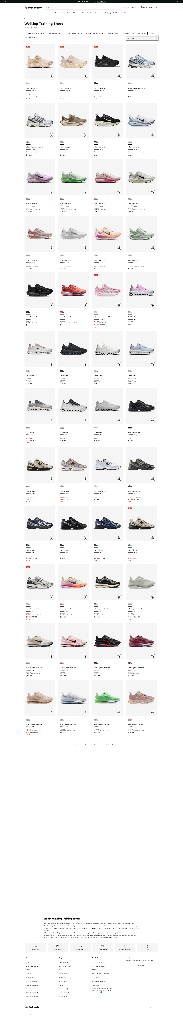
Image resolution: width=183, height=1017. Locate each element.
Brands (89, 13)
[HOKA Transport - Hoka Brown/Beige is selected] (62, 142)
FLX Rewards (117, 13)
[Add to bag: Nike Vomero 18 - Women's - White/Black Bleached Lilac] (51, 191)
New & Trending (60, 13)
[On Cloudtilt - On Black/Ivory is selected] (62, 427)
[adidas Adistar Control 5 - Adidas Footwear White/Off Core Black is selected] (28, 142)
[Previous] (5, 1)
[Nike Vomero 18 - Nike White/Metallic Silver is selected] (62, 255)
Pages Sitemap (30, 977)
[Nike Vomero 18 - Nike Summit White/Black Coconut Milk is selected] (130, 199)
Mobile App (62, 977)
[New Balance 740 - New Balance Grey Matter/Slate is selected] (28, 545)
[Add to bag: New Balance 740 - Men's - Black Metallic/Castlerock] (153, 479)
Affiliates (28, 970)
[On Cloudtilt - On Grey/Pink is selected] (96, 427)
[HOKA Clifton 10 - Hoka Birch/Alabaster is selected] (62, 83)
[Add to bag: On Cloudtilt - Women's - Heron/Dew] (51, 364)
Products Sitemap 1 (32, 981)
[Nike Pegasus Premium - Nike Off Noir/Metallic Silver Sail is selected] (28, 663)
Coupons (61, 970)
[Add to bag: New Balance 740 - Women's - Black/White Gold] (153, 538)
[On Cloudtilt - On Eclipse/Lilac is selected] (28, 427)
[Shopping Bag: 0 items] (157, 7)
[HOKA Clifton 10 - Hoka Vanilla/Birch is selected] (28, 83)
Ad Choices (95, 985)
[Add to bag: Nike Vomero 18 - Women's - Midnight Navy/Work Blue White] (153, 135)
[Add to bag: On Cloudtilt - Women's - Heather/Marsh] (153, 364)
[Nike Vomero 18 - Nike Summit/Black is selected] (96, 142)
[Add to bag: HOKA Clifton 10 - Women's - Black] (119, 76)
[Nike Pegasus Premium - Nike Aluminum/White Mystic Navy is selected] (62, 719)
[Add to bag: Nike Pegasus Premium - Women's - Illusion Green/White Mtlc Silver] (119, 712)
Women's (76, 13)
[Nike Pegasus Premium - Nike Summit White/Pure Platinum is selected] (130, 604)
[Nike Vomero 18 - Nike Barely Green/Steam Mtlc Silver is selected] (130, 255)
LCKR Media (29, 973)
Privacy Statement (98, 966)
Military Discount (64, 973)
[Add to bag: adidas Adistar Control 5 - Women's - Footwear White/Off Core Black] (51, 135)
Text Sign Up (63, 981)
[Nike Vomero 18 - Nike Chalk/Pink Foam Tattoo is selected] (96, 255)
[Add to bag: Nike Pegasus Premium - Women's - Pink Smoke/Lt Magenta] (153, 656)
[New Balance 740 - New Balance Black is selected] (130, 427)
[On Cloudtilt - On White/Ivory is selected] (96, 371)
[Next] (177, 1)
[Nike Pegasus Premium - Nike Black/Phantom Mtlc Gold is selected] (96, 604)
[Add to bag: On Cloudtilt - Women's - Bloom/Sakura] (153, 305)
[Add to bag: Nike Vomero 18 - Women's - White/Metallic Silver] (85, 248)
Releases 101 (63, 989)
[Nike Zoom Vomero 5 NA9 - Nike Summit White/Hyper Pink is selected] (96, 312)
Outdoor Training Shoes (94, 33)
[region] (91, 2)
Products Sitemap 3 (32, 989)
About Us (28, 962)
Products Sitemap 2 (32, 985)
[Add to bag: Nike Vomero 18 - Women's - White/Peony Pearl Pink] (119, 191)
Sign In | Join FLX (148, 7)
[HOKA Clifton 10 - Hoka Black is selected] (96, 83)
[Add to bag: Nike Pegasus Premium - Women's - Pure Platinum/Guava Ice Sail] (51, 712)
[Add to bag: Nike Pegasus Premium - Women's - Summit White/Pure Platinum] (153, 597)
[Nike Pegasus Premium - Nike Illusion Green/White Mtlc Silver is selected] (96, 719)
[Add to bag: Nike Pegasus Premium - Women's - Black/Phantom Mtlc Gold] (119, 597)
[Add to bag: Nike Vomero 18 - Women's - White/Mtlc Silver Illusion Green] (85, 191)
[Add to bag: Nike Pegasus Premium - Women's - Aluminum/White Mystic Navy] (85, 712)
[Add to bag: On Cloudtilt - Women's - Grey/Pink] (119, 420)
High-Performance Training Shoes (134, 33)
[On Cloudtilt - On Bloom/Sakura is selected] (130, 312)
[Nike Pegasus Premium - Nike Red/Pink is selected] (62, 663)
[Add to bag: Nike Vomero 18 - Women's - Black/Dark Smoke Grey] (51, 305)
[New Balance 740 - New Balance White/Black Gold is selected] (28, 486)
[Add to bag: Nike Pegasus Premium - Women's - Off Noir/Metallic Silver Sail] (51, 656)
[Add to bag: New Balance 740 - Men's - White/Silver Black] (119, 479)
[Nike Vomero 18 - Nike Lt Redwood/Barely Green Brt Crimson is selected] (62, 312)
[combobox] (82, 7)
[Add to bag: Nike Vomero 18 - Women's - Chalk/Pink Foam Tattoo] (119, 248)
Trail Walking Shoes (55, 33)
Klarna (61, 985)
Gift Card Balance (64, 966)
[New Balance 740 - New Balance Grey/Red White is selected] (62, 486)
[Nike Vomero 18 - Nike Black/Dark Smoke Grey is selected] (28, 312)
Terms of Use (96, 962)
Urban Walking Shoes (74, 33)
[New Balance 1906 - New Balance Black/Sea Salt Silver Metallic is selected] (28, 604)
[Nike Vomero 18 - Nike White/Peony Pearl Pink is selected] (96, 199)
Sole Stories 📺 (106, 13)
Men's (69, 13)
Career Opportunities (32, 966)
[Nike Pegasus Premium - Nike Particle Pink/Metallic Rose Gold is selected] (130, 719)
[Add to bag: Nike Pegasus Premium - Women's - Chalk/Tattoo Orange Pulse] (85, 597)
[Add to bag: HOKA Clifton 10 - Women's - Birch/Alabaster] (85, 76)
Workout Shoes (112, 33)
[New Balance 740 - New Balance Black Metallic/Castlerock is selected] (130, 486)
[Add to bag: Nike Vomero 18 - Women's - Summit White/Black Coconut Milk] (153, 191)
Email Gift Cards (64, 962)
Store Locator (63, 992)
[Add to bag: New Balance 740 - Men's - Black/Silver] (85, 538)
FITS (93, 970)
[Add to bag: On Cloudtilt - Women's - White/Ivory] (119, 364)
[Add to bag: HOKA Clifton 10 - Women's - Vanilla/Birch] (51, 76)
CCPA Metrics (96, 977)
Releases (96, 13)
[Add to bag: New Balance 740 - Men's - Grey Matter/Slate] (51, 538)
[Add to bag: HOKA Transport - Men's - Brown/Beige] (85, 135)
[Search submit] (117, 7)
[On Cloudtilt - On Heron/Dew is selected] (28, 371)
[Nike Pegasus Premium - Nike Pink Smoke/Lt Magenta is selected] (130, 663)
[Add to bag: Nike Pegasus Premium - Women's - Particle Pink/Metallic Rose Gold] (153, 712)
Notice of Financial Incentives (101, 973)
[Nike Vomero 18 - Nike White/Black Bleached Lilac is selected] (28, 199)
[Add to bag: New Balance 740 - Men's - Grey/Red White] (85, 479)
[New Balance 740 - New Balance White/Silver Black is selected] (96, 486)
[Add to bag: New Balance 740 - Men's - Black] (153, 420)
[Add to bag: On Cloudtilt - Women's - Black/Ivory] (85, 420)
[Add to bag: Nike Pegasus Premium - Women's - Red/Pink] (85, 656)
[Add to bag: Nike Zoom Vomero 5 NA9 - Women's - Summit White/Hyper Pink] (119, 305)
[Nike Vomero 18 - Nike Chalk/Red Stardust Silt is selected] (28, 255)
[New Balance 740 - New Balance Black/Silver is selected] (62, 545)
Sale (125, 13)
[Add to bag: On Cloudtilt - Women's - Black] (85, 364)
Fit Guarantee (63, 996)
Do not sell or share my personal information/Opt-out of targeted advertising (102, 990)
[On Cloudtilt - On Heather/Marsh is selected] (130, 371)
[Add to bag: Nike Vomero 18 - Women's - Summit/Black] (119, 135)
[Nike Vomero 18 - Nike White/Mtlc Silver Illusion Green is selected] (62, 199)
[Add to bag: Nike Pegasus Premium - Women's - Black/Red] (119, 656)
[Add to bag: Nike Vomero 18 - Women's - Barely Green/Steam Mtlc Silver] (153, 248)
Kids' (83, 13)
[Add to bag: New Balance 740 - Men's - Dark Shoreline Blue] (119, 538)
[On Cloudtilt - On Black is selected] (62, 371)
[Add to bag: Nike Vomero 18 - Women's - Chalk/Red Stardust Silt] (51, 248)
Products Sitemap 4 (32, 992)
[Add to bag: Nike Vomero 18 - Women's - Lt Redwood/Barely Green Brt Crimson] (85, 305)
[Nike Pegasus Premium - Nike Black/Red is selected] (96, 663)
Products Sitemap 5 (32, 996)
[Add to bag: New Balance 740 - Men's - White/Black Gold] (51, 479)
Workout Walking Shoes (35, 33)
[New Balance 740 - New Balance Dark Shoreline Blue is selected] (96, 545)
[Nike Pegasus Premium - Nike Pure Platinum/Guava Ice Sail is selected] (28, 719)
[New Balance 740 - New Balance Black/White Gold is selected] (130, 545)
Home (26, 18)
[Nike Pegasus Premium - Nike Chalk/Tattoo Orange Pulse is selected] (62, 604)
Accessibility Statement (99, 981)
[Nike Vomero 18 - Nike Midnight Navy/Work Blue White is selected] (130, 142)
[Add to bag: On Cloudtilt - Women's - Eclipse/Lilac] (51, 420)
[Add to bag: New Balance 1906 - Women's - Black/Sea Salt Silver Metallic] (51, 597)
